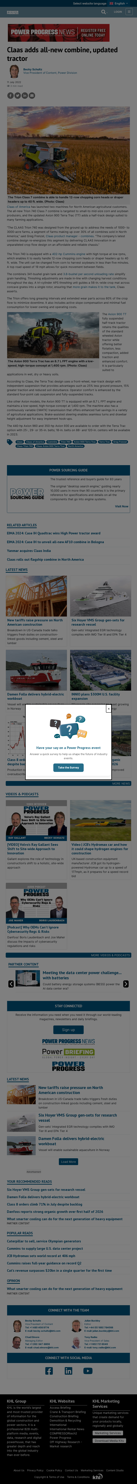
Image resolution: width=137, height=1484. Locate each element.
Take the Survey (68, 767)
